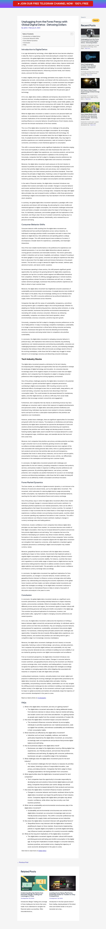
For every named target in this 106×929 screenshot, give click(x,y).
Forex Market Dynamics (30, 40)
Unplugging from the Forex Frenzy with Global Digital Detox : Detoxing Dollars (90, 41)
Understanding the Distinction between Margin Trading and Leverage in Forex (32, 894)
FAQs (24, 45)
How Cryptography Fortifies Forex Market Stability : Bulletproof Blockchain (88, 66)
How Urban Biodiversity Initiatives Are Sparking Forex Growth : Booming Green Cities (89, 116)
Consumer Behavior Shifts (31, 38)
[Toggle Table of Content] (71, 34)
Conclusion (26, 42)
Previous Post (22, 862)
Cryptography (42, 698)
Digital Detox (42, 851)
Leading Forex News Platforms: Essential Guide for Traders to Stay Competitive (62, 894)
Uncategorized (24, 898)
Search (83, 17)
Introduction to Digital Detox (31, 36)
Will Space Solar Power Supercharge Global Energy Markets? (90, 91)
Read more (87, 48)
